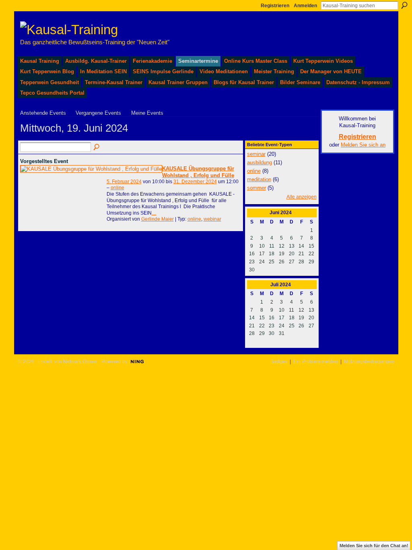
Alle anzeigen (301, 197)
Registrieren (275, 5)
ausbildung (259, 162)
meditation (259, 179)
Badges (278, 361)
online (117, 187)
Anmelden (305, 5)
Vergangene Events (98, 113)
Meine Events (147, 113)
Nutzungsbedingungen (369, 361)
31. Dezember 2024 (195, 181)
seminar (256, 154)
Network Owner (80, 361)
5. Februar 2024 (124, 181)
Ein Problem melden (315, 361)
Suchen (404, 5)
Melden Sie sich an (363, 145)
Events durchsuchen (97, 147)
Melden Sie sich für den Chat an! (374, 545)
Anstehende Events (43, 113)
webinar (212, 219)
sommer (256, 188)
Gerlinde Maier (157, 219)
